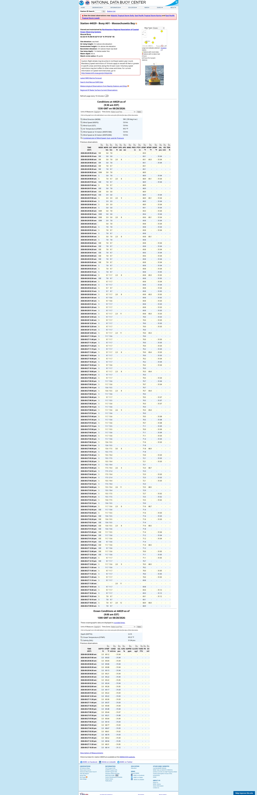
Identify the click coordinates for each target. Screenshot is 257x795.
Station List (111, 11)
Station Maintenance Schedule (113, 777)
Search (159, 7)
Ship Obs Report (84, 773)
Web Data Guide (109, 775)
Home (83, 7)
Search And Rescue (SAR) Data (91, 82)
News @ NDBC (135, 773)
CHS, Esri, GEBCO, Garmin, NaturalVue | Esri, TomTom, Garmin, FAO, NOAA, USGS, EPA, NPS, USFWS (149, 46)
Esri (164, 46)
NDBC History (157, 784)
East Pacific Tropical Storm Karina (148, 15)
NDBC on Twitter (126, 762)
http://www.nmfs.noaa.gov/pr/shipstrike (96, 73)
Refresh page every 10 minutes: (92, 96)
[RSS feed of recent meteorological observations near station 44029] (128, 86)
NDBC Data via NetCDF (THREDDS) (163, 770)
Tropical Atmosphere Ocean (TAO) (162, 773)
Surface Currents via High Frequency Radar (165, 772)
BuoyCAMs (83, 775)
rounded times (119, 623)
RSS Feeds (83, 777)
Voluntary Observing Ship (112, 773)
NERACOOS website (127, 757)
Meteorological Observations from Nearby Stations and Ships (103, 86)
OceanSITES (156, 775)
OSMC (155, 777)
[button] (145, 32)
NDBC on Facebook (89, 762)
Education (132, 7)
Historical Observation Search (88, 772)
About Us (155, 782)
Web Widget (83, 779)
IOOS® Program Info (111, 772)
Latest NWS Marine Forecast (91, 78)
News (146, 7)
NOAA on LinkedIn (108, 762)
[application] (154, 38)
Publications (108, 781)
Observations (97, 7)
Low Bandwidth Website (159, 768)
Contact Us (156, 788)
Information (115, 7)
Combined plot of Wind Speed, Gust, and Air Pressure (103, 138)
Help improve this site (244, 793)
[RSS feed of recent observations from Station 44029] (136, 23)
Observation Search (85, 770)
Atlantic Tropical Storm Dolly (122, 15)
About (172, 7)
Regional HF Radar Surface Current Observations (98, 90)
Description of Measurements (91, 753)
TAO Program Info (110, 768)
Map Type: (148, 28)
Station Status (109, 779)
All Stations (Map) (85, 768)
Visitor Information (158, 786)
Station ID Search (87, 11)
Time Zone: (106, 112)
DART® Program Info (111, 770)
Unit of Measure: (87, 112)
